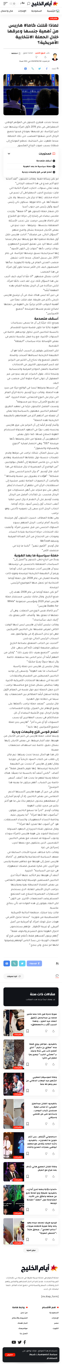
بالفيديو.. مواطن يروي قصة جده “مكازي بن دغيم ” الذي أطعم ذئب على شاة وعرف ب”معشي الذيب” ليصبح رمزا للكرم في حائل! (43, 1051)
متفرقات (53, 18)
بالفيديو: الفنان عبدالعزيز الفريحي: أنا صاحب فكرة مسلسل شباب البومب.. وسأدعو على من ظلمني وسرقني (44, 1110)
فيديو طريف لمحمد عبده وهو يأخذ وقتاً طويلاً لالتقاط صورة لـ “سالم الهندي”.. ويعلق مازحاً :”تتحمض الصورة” (41, 1228)
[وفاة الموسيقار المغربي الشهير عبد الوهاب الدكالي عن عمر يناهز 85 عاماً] (13, 1084)
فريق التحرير (40, 53)
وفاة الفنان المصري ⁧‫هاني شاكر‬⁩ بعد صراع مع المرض (41, 1168)
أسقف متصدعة (44, 160)
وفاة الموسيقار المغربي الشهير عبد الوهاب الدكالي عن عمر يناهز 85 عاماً (41, 1080)
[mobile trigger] (6, 3)
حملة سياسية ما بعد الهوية (37, 166)
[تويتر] (20, 1342)
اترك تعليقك (12, 976)
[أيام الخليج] (45, 3)
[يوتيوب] (14, 1342)
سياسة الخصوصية (47, 1355)
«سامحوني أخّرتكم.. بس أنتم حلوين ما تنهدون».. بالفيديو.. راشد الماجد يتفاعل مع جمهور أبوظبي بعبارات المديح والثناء (42, 1142)
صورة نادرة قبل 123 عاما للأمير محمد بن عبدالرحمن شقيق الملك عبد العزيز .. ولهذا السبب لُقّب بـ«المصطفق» (42, 1019)
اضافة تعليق (28, 53)
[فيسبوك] (25, 1342)
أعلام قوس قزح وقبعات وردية (37, 172)
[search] (28, 3)
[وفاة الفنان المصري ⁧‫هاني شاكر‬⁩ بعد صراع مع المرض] (13, 1172)
